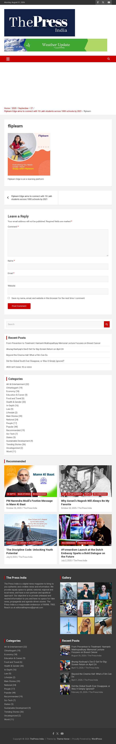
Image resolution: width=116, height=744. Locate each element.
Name (11, 261)
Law (8, 409)
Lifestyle (10, 412)
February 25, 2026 (79, 692)
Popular (9, 426)
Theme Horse (63, 739)
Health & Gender (14, 402)
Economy (10, 391)
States (9, 437)
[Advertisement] (58, 85)
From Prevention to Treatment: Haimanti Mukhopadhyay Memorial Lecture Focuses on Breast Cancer (53, 343)
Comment (13, 226)
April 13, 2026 (77, 668)
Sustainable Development (18, 441)
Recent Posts (71, 640)
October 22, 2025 (68, 508)
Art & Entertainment (15, 384)
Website (11, 286)
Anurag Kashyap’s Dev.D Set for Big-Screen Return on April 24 (34, 349)
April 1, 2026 (76, 680)
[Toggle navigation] (8, 59)
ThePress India (37, 739)
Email (11, 273)
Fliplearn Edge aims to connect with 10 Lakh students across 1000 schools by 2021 (31, 197)
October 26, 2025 (14, 508)
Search (107, 324)
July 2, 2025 (66, 560)
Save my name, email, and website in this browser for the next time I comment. (48, 298)
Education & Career (15, 395)
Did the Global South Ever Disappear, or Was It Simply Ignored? (35, 361)
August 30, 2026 (78, 655)
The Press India (30, 508)
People (9, 423)
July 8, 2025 (11, 557)
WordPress (97, 739)
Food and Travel (13, 398)
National (10, 419)
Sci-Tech (10, 434)
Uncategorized (13, 448)
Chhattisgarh (12, 388)
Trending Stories (14, 444)
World (9, 451)
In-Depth (10, 405)
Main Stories (12, 416)
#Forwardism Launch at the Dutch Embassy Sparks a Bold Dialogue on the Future (83, 553)
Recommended (13, 430)
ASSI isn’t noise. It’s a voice (19, 367)
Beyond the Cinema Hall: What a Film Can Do (27, 355)
